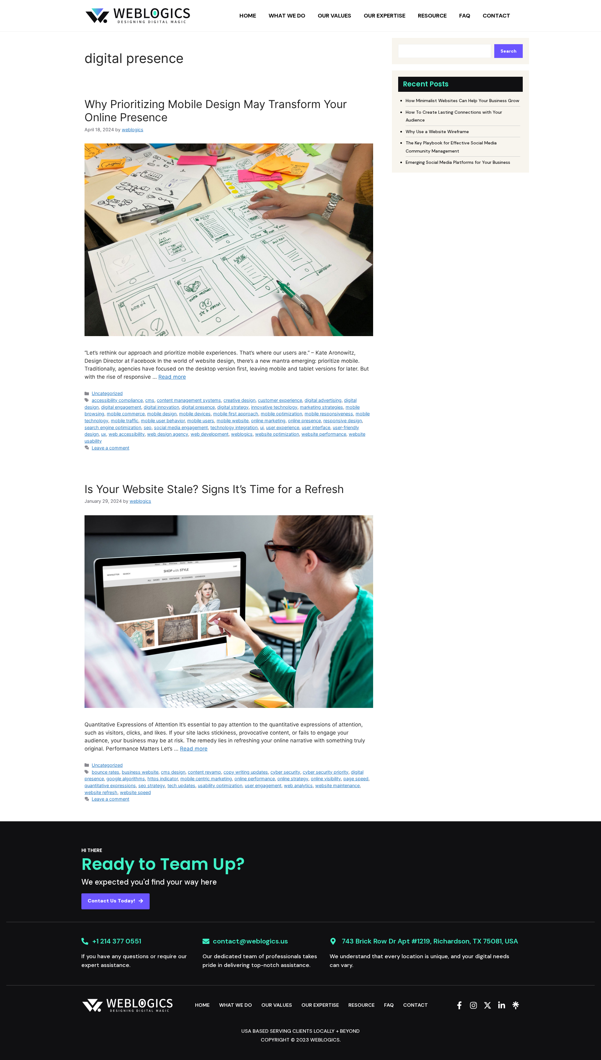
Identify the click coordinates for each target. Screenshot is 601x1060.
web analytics (298, 785)
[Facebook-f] (459, 1005)
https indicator (162, 778)
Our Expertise (384, 15)
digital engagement (121, 407)
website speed (135, 792)
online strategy (292, 778)
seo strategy (151, 785)
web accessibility (127, 434)
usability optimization (220, 785)
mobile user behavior (163, 420)
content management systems (189, 400)
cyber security (285, 772)
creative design (239, 400)
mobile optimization (281, 413)
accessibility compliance (117, 400)
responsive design (342, 420)
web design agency (167, 434)
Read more (172, 377)
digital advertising (323, 400)
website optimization (277, 434)
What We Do (287, 15)
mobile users (200, 420)
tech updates (181, 785)
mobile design (162, 413)
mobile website (233, 420)
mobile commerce (126, 413)
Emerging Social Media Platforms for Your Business (458, 162)
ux (103, 434)
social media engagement (181, 427)
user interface (316, 427)
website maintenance (337, 785)
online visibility (326, 778)
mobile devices (195, 413)
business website (140, 772)
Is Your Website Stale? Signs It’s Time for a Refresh (214, 489)
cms (149, 400)
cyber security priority (325, 772)
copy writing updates (245, 772)
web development (210, 434)
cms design (173, 772)
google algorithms (125, 778)
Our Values (334, 15)
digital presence (198, 407)
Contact (496, 15)
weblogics (242, 434)
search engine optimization (113, 427)
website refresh (101, 792)
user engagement (263, 785)
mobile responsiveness (329, 413)
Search (508, 51)
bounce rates (105, 772)
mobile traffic (124, 420)
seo (148, 427)
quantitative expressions (110, 785)
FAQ (464, 15)
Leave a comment (110, 447)
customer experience (280, 400)
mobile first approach (235, 413)
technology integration (234, 427)
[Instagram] (473, 1005)
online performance (254, 778)
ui (262, 427)
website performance (323, 434)
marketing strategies (321, 407)
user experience (282, 427)
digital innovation (161, 407)
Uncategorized (107, 393)
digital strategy (233, 407)
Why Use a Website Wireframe (437, 131)
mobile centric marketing (206, 778)
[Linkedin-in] (502, 1005)
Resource (432, 15)
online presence (304, 420)
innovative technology (274, 407)
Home (247, 15)
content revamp (204, 772)
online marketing (268, 420)
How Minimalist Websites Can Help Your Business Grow (462, 100)
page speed (355, 778)
